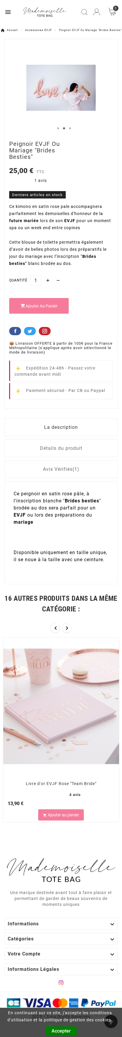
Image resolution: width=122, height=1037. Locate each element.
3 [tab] (70, 128)
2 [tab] (64, 128)
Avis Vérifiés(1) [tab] (61, 469)
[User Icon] (96, 12)
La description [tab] (61, 427)
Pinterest (45, 331)
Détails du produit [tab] (61, 448)
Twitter (30, 331)
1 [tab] (58, 128)
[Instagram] (61, 982)
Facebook (15, 331)
